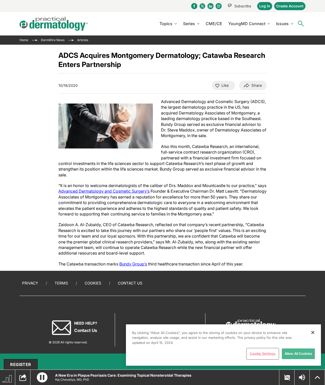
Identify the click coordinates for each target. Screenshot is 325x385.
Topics (165, 23)
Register (20, 364)
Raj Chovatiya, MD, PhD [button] (72, 379)
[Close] (312, 332)
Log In (264, 6)
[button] (42, 377)
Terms (61, 283)
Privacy (30, 283)
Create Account (289, 6)
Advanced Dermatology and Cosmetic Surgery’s (104, 191)
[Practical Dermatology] (54, 24)
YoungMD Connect (246, 23)
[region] (223, 345)
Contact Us (130, 283)
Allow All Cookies (298, 353)
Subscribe (242, 6)
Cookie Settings (262, 353)
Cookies (93, 283)
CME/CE (214, 23)
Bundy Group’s (133, 263)
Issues (282, 23)
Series (189, 23)
